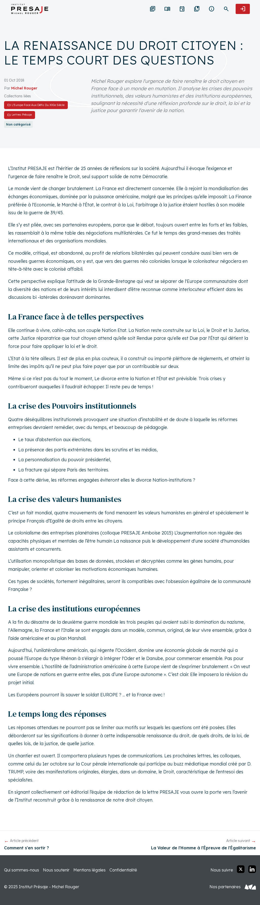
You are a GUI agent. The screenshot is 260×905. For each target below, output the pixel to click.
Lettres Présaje (19, 115)
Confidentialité (123, 869)
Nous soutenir (56, 869)
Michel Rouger (24, 88)
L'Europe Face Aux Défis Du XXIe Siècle (35, 105)
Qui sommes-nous (21, 869)
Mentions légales (89, 869)
